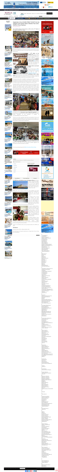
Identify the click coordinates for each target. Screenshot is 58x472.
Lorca (35, 13)
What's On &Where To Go (16, 16)
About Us (48, 468)
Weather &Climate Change (11, 16)
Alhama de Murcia (29, 13)
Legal (46, 468)
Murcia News (6, 16)
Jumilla (33, 13)
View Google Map (26, 178)
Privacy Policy (43, 468)
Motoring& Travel (21, 16)
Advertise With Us (52, 468)
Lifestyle (25, 16)
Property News (30, 16)
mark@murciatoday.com (32, 72)
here (34, 60)
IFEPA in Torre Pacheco (32, 48)
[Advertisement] (47, 206)
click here (37, 69)
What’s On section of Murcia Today (30, 147)
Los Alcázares (38, 13)
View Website (17, 178)
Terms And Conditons (38, 468)
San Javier (45, 13)
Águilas (25, 13)
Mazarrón (42, 13)
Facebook (35, 178)
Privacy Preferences (22, 468)
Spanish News (36, 16)
